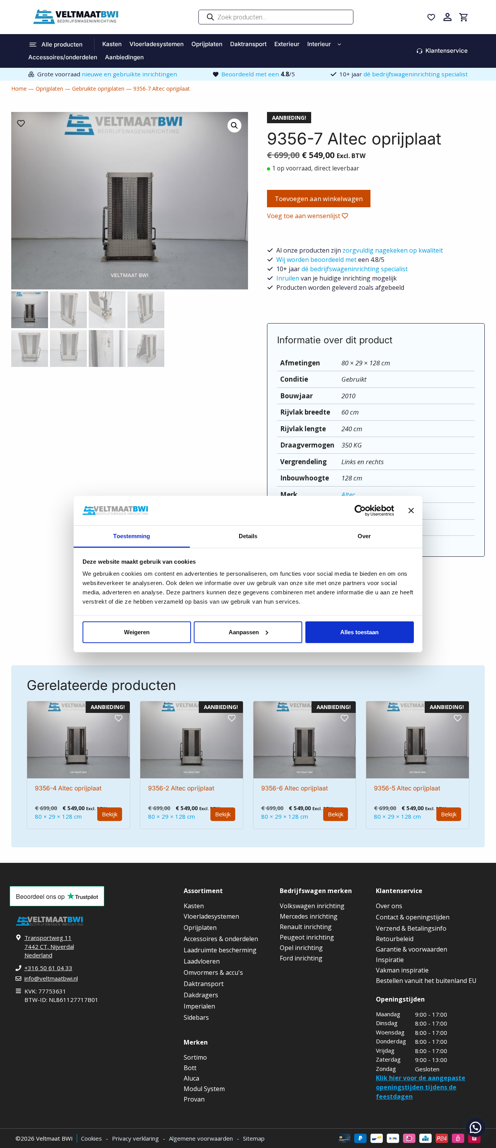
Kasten (112, 44)
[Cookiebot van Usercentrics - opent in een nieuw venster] (360, 510)
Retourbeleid (394, 939)
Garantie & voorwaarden (411, 949)
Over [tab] (364, 536)
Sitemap (254, 1138)
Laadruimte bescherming (220, 950)
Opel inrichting (301, 947)
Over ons (389, 906)
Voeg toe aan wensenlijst (304, 216)
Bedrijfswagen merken (316, 890)
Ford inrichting (301, 958)
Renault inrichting (306, 927)
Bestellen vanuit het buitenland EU (426, 980)
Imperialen (199, 1006)
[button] (475, 1127)
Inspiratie (390, 959)
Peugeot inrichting (307, 937)
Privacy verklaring (135, 1138)
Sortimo (195, 1057)
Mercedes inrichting (309, 916)
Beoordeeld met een (258, 74)
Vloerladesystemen (156, 44)
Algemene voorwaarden (201, 1138)
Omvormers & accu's (213, 972)
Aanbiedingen (124, 57)
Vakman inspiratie (402, 970)
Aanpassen (244, 632)
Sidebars (196, 1017)
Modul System (204, 1088)
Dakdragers (201, 995)
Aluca (191, 1078)
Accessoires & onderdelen (221, 939)
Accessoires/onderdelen (62, 57)
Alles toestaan (359, 632)
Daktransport (248, 44)
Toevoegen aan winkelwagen (319, 198)
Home (19, 88)
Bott (190, 1068)
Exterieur (287, 44)
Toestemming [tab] (131, 536)
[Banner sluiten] (411, 510)
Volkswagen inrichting (312, 906)
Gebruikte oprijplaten (98, 88)
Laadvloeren (202, 961)
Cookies (91, 1138)
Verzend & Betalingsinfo (411, 928)
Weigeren (137, 632)
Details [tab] (248, 536)
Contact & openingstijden (413, 917)
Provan (194, 1099)
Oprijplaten (206, 44)
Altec (348, 494)
